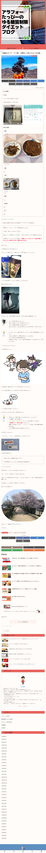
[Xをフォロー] (34, 547)
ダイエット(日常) (5, 532)
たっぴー (23, 686)
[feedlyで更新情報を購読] (12, 550)
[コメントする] (30, 84)
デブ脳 (20, 532)
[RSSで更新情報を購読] (34, 550)
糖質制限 (24, 532)
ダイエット (11, 532)
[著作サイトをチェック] (12, 547)
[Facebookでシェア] (23, 81)
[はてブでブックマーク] (37, 81)
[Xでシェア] (9, 81)
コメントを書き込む (23, 621)
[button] (16, 84)
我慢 (16, 532)
